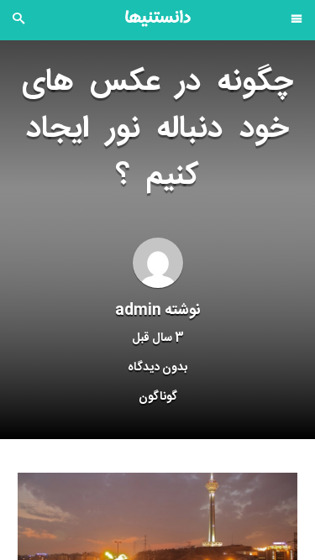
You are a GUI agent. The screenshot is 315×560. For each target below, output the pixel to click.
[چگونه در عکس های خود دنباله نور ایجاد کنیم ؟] (157, 543)
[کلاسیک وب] (158, 18)
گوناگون (158, 397)
